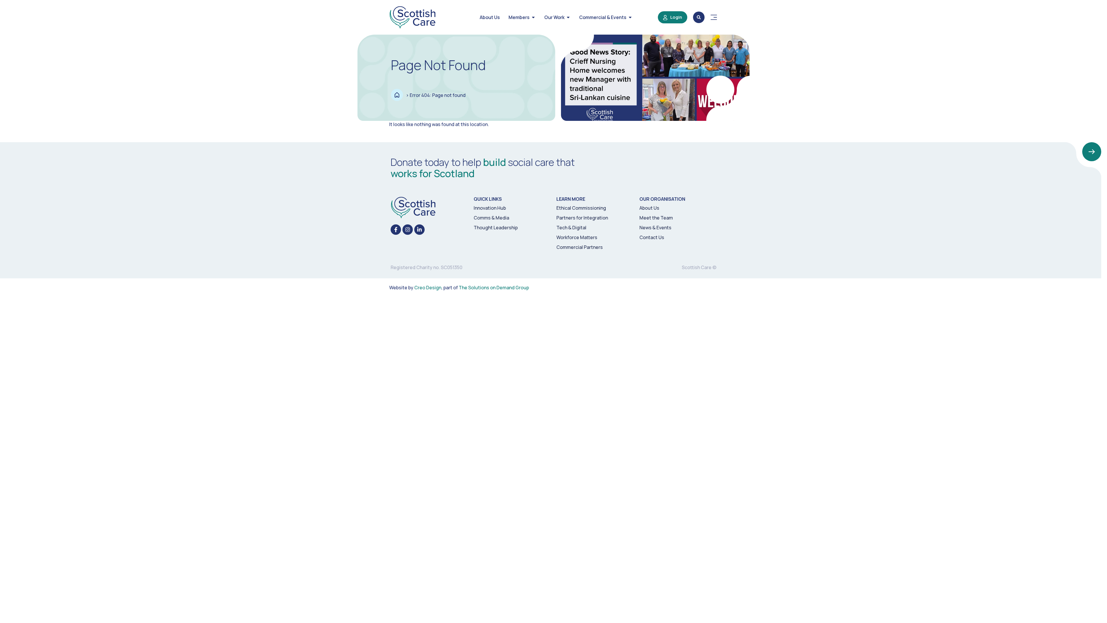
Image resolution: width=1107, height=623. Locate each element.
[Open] (714, 17)
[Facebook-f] (396, 229)
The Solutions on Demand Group (494, 287)
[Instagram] (407, 229)
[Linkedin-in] (419, 229)
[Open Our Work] (568, 17)
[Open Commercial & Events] (630, 17)
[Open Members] (533, 17)
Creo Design (427, 287)
